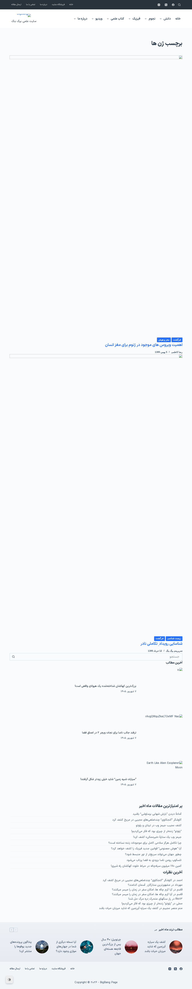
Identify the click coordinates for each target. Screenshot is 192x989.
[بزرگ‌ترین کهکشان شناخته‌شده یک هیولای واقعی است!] (161, 689)
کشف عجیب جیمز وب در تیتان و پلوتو (159, 825)
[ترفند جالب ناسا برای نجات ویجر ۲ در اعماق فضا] (161, 735)
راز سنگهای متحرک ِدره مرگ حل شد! (149, 899)
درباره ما (43, 4)
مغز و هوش (163, 339)
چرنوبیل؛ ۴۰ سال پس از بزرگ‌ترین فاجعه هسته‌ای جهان (111, 947)
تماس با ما (30, 4)
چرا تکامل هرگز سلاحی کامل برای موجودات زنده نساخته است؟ (145, 843)
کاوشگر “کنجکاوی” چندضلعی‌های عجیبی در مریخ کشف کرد (147, 820)
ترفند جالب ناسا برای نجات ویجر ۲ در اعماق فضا (109, 733)
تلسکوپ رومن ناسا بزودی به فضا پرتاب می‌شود (154, 860)
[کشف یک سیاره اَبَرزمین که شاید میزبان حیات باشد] (175, 947)
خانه (71, 4)
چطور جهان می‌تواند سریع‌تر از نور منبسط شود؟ (153, 854)
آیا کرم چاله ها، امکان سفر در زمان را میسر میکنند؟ (142, 890)
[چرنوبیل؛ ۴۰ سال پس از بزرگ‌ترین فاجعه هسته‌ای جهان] (131, 947)
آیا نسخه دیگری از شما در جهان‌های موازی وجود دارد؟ (66, 947)
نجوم (152, 19)
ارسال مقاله (16, 4)
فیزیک (136, 19)
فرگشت (177, 339)
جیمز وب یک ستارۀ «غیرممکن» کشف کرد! (157, 837)
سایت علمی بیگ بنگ (23, 21)
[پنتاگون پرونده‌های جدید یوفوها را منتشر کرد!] (42, 947)
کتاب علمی (117, 19)
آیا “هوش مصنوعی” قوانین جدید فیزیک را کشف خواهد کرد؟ (146, 848)
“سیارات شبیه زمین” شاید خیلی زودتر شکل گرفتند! (108, 779)
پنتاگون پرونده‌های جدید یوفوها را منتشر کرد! (21, 947)
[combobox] (99, 657)
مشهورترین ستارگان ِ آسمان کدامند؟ (149, 885)
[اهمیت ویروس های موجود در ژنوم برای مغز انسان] (96, 196)
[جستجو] (179, 5)
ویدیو (98, 19)
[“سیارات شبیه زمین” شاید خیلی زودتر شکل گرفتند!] (161, 782)
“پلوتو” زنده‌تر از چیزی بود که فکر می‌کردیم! (156, 831)
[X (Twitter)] (166, 5)
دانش (167, 19)
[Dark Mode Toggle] (9, 979)
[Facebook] (173, 5)
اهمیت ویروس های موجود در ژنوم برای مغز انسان (143, 345)
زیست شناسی (174, 638)
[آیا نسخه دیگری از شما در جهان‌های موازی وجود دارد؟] (86, 947)
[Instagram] (159, 5)
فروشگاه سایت (58, 4)
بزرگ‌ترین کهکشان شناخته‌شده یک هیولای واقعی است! (105, 686)
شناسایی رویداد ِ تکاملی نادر (161, 644)
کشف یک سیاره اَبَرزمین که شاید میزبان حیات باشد (128, 908)
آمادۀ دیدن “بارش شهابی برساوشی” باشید (157, 814)
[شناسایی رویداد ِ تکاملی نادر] (96, 495)
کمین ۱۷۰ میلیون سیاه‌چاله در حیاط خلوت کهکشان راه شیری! (146, 866)
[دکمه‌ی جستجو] (13, 656)
